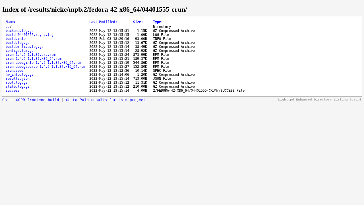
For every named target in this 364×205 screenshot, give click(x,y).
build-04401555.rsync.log (29, 35)
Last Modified (103, 22)
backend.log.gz (20, 31)
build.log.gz (18, 43)
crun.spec (15, 71)
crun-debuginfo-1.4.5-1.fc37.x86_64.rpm (43, 63)
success (13, 91)
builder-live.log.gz (25, 47)
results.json (18, 79)
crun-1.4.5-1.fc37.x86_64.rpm (33, 59)
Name (11, 22)
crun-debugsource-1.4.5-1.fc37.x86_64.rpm (45, 67)
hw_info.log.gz (20, 75)
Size (138, 22)
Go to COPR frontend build (30, 100)
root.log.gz (17, 83)
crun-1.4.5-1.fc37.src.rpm (30, 55)
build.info (16, 39)
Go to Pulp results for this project (106, 100)
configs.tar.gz (20, 51)
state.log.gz (18, 87)
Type (158, 22)
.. (8, 27)
